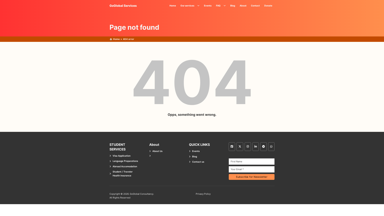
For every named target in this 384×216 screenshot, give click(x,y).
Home (173, 5)
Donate (268, 5)
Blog (232, 5)
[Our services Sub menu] (199, 5)
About (243, 5)
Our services (187, 5)
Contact (255, 5)
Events (208, 5)
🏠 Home (115, 39)
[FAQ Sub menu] (225, 5)
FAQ (218, 5)
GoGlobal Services (123, 6)
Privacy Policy (203, 193)
